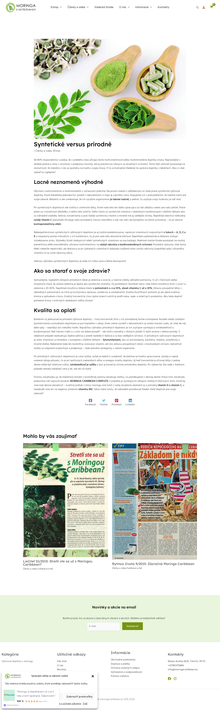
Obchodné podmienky (123, 660)
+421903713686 (176, 665)
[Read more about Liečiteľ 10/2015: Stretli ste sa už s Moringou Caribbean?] (65, 500)
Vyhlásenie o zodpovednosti (126, 672)
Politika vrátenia (120, 676)
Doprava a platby (120, 664)
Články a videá (43, 151)
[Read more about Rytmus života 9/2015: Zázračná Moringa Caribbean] (154, 501)
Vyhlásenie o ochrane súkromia (65, 704)
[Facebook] (169, 678)
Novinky (61, 670)
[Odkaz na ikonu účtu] (203, 7)
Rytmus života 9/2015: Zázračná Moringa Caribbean (153, 564)
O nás (60, 665)
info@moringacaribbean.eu (183, 670)
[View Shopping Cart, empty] (211, 7)
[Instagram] (175, 678)
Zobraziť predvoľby (80, 696)
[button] (92, 676)
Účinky (56, 151)
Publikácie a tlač (45, 569)
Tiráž (85, 704)
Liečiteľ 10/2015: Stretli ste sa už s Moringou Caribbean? (57, 562)
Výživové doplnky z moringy (17, 661)
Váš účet (62, 661)
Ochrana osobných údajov (125, 668)
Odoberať (133, 626)
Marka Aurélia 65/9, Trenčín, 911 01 (186, 661)
